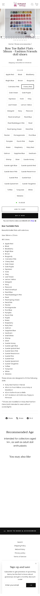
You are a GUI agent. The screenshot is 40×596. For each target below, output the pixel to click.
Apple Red (10, 74)
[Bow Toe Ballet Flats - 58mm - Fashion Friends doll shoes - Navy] (6, 500)
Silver (17, 159)
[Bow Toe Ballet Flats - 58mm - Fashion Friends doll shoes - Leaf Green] (11, 498)
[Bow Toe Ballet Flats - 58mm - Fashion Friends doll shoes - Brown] (13, 494)
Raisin (8, 147)
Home (11, 44)
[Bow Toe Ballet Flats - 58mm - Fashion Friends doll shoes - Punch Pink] (11, 504)
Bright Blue (10, 80)
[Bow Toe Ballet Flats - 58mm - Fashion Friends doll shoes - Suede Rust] (13, 510)
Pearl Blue (28, 117)
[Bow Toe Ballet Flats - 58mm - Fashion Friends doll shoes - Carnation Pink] (6, 496)
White (30, 190)
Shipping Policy (20, 546)
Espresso (12, 99)
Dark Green (13, 93)
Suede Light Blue (10, 165)
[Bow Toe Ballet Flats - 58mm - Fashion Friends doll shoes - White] (13, 513)
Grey (29, 99)
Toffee (9, 190)
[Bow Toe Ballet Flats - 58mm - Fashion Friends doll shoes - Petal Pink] (11, 502)
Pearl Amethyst (14, 117)
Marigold (10, 111)
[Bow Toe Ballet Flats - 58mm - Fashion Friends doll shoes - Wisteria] (8, 515)
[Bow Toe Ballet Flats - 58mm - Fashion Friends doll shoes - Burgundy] (4, 496)
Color (20, 70)
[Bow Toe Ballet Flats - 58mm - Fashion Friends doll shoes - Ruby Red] (8, 506)
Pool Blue (32, 135)
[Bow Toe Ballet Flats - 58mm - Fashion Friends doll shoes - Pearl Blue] (13, 500)
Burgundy (30, 80)
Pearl (30, 123)
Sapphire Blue (19, 153)
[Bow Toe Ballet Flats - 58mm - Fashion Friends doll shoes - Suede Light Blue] (13, 508)
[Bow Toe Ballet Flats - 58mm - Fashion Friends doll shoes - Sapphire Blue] (13, 506)
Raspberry (19, 147)
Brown (20, 80)
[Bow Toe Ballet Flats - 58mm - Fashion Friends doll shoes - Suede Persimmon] (8, 510)
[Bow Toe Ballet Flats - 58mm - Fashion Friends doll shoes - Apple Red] (4, 494)
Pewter (7, 135)
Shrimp (8, 159)
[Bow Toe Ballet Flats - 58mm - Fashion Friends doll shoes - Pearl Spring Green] (8, 502)
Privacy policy (20, 553)
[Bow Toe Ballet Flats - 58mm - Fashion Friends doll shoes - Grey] (8, 498)
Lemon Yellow (26, 105)
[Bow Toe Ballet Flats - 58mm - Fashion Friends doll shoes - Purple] (13, 504)
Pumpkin (9, 141)
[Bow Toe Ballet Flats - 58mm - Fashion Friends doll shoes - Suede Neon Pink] (6, 510)
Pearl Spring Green (14, 129)
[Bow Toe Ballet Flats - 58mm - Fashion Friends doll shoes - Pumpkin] (8, 504)
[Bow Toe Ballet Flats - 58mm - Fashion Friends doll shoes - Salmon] (11, 506)
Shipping (12, 63)
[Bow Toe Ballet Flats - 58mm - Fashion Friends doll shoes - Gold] (6, 498)
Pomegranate (19, 135)
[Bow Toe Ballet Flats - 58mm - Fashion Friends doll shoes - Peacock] (8, 500)
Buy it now (20, 215)
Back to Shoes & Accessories (21, 531)
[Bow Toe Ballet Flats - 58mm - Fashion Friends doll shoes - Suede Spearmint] (4, 513)
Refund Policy (20, 549)
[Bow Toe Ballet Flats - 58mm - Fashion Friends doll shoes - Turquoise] (11, 513)
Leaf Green (12, 105)
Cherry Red (27, 86)
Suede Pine (13, 177)
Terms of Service (20, 557)
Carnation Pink (13, 86)
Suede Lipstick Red (28, 165)
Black (20, 74)
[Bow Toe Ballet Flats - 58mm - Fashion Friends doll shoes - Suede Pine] (11, 510)
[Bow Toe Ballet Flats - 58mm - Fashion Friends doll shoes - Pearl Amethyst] (11, 500)
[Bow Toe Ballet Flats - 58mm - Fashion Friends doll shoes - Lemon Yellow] (13, 498)
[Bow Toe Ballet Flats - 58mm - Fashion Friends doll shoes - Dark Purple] (13, 496)
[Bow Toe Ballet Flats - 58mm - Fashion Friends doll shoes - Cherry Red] (8, 496)
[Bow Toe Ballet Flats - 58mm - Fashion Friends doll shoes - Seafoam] (4, 508)
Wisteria (20, 196)
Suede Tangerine (29, 184)
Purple (31, 141)
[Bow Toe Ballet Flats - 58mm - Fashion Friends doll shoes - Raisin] (4, 506)
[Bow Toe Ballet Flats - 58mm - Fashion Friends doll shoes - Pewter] (13, 502)
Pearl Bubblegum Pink (16, 123)
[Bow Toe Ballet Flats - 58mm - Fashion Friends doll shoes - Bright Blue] (11, 494)
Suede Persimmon (28, 171)
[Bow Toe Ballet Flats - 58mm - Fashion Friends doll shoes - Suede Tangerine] (6, 513)
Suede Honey (29, 159)
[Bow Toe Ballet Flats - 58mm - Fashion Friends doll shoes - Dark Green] (11, 496)
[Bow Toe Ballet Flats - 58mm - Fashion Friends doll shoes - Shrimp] (6, 508)
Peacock (29, 111)
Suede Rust (26, 177)
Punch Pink (21, 141)
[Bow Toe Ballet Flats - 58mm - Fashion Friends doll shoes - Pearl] (6, 502)
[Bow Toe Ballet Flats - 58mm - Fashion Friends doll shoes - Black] (6, 494)
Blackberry (30, 74)
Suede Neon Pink (10, 171)
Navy (20, 111)
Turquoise (20, 190)
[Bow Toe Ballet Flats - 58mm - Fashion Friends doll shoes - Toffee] (8, 513)
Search (20, 542)
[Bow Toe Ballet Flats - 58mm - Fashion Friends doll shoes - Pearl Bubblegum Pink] (4, 502)
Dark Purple (26, 93)
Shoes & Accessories (23, 44)
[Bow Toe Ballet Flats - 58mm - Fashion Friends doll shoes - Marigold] (4, 500)
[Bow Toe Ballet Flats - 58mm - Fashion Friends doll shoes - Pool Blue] (6, 504)
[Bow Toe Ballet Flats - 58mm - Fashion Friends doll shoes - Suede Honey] (11, 508)
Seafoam (32, 153)
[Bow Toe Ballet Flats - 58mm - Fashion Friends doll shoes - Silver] (8, 508)
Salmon (7, 153)
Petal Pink (29, 129)
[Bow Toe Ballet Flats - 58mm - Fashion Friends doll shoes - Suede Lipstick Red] (4, 510)
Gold (22, 99)
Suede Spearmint (11, 184)
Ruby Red (30, 147)
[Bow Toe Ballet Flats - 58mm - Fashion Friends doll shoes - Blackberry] (8, 494)
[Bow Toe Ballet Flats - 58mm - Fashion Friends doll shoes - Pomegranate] (4, 504)
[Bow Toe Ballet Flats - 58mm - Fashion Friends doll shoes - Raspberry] (6, 506)
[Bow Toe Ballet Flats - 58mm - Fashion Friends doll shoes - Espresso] (4, 498)
